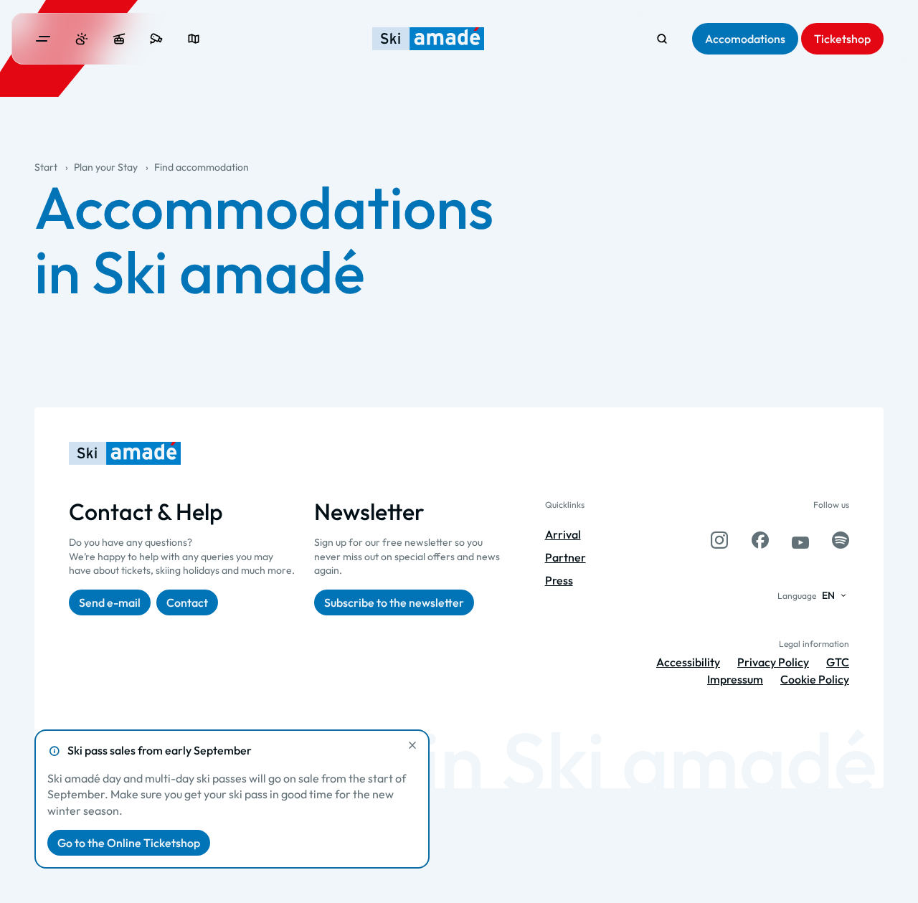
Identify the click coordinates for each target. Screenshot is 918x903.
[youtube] (800, 540)
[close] (412, 745)
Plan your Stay (106, 167)
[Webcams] (156, 39)
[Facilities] (119, 39)
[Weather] (82, 39)
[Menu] (43, 38)
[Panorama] (193, 39)
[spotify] (840, 540)
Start (45, 167)
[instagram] (719, 540)
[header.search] (662, 39)
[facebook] (760, 540)
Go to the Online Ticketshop (128, 843)
